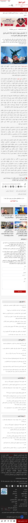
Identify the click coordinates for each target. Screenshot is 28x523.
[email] (18, 486)
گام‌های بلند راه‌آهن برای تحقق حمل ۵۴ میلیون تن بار (14, 331)
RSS (26, 498)
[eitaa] (21, 187)
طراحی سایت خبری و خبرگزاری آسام (13, 517)
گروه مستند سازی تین (23, 506)
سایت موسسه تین (23, 504)
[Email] (14, 521)
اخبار (25, 15)
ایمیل (24, 272)
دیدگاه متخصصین (13, 499)
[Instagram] (11, 521)
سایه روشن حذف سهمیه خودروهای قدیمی (17, 334)
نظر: (25, 279)
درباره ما (25, 489)
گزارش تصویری (14, 501)
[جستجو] (12, 5)
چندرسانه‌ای (15, 493)
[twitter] (8, 187)
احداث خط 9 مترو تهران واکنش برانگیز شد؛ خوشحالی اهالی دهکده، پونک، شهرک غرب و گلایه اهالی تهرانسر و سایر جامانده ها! (14, 402)
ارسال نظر (20, 291)
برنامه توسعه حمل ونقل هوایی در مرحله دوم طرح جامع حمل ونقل (21, 217)
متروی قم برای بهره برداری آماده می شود (16, 432)
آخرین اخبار (21, 340)
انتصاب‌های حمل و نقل (12, 507)
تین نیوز (19, 79)
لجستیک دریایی (9, 191)
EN (9, 1)
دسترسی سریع (21, 521)
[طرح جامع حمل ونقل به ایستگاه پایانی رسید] (7, 210)
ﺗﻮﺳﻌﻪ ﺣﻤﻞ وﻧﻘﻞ (22, 194)
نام (25, 266)
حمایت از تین (24, 495)
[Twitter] (5, 521)
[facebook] (5, 187)
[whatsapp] (3, 187)
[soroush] (16, 187)
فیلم (16, 503)
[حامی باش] (2, 521)
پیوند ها (25, 502)
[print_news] (25, 187)
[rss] (26, 486)
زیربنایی (21, 13)
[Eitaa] (15, 486)
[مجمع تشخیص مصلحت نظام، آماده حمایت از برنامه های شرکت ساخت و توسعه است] (7, 225)
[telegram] (11, 187)
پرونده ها (15, 491)
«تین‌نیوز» (11, 455)
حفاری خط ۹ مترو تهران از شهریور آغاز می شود (15, 381)
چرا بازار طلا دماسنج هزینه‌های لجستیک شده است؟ (14, 358)
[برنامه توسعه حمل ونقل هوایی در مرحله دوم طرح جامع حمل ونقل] (21, 210)
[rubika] (18, 187)
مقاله (16, 495)
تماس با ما (25, 491)
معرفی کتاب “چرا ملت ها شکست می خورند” (16, 310)
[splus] (9, 486)
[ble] (13, 187)
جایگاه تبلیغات (24, 493)
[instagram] (23, 486)
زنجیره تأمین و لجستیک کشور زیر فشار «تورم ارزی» (14, 366)
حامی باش (15, 510)
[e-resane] (4, 491)
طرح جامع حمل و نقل (21, 191)
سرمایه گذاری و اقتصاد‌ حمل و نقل (10, 13)
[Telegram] (8, 521)
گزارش (16, 497)
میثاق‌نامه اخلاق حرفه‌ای (22, 500)
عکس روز (15, 505)
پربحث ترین (21, 416)
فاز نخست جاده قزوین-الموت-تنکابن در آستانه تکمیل (13, 384)
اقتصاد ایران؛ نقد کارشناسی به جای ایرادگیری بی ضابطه (14, 313)
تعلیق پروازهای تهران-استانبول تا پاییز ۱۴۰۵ (15, 392)
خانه (26, 13)
